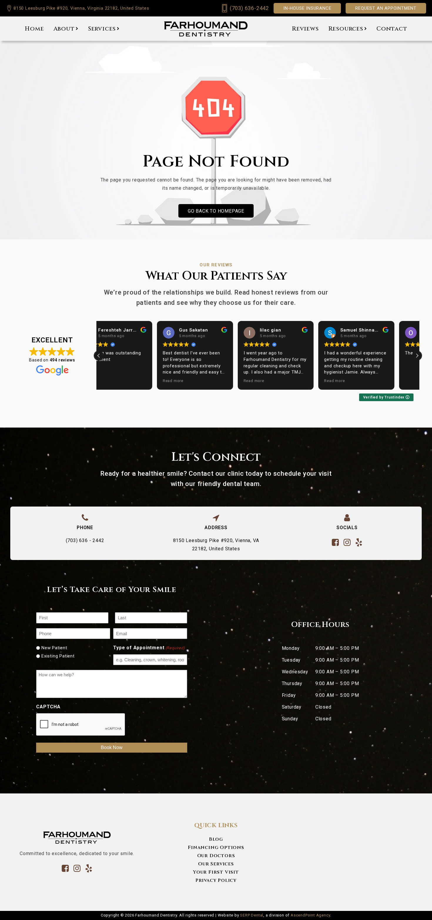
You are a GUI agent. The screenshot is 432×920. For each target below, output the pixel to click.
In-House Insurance (307, 8)
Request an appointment (385, 8)
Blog (216, 839)
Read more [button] (115, 380)
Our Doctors (216, 855)
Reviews (305, 29)
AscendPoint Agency (310, 915)
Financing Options (216, 847)
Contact (391, 29)
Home (34, 29)
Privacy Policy (216, 880)
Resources (345, 29)
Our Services (216, 864)
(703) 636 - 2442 (85, 540)
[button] (417, 355)
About (64, 29)
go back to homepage (216, 211)
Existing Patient (58, 656)
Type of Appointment (149, 647)
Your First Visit (216, 872)
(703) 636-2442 (249, 8)
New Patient (54, 647)
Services (102, 29)
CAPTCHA (48, 706)
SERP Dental (251, 915)
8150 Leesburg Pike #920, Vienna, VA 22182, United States (216, 544)
